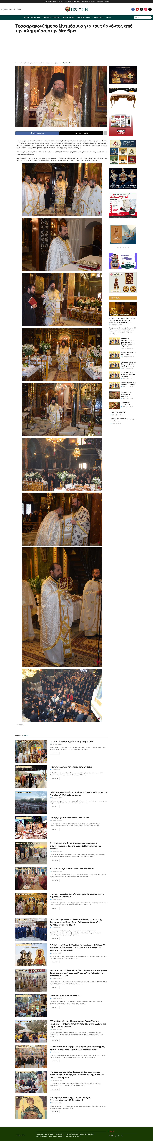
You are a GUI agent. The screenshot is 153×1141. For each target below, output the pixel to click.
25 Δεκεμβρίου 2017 (55, 63)
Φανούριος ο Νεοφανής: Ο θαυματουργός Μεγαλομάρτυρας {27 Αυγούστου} (70, 1099)
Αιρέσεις (107, 1)
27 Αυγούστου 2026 (56, 744)
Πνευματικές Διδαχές (88, 1)
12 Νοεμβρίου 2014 (116, 415)
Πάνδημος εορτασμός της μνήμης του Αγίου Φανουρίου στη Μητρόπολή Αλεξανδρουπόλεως (78, 793)
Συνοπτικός (60, 1)
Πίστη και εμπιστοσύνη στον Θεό (66, 995)
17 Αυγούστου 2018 (127, 407)
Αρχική (45, 1)
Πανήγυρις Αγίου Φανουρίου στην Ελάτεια (71, 766)
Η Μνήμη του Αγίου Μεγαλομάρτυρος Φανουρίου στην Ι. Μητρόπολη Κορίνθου (77, 895)
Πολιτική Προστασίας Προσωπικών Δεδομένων (80, 1134)
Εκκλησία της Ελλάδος (24, 63)
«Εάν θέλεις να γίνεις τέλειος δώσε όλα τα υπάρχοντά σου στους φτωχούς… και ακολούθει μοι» (122, 320)
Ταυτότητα (39, 1134)
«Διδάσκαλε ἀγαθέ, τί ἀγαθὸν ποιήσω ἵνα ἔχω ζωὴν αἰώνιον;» (128, 364)
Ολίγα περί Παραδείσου (125, 403)
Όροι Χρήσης (60, 1134)
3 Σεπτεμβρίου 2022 (116, 324)
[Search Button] (150, 17)
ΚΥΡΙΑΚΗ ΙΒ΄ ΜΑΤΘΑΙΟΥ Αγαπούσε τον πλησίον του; (123, 420)
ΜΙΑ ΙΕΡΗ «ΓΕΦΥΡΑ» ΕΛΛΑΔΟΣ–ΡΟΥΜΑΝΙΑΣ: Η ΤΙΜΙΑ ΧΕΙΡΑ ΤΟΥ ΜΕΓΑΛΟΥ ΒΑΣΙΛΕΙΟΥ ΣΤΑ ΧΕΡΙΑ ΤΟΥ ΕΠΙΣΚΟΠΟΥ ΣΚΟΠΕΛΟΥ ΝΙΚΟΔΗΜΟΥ (77, 947)
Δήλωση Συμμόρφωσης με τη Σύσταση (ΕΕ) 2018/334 (64, 1136)
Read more (55, 753)
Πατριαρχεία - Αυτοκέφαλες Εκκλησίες (28, 843)
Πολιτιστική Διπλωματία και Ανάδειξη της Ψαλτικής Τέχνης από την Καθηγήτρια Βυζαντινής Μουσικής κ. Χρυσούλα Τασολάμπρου (76, 922)
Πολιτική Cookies (41, 1136)
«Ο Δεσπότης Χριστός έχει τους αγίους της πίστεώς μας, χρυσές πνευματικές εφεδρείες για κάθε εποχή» (77, 1048)
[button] (117, 247)
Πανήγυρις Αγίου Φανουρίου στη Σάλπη (69, 817)
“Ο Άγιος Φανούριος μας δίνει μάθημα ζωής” (72, 741)
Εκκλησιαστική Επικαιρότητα (40, 63)
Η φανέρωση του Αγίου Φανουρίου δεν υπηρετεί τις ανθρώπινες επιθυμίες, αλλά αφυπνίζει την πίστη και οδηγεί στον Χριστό (77, 1074)
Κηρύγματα (68, 1)
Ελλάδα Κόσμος (22, 919)
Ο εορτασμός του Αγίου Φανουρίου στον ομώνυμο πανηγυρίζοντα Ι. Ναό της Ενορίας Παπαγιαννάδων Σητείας (75, 846)
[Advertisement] (76, 47)
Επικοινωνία (49, 1134)
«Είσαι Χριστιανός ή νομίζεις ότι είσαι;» (128, 383)
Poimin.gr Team (67, 63)
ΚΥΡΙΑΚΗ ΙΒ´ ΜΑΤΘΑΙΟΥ (118, 412)
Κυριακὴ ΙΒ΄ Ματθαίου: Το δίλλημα (129, 353)
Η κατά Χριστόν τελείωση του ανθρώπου (126, 394)
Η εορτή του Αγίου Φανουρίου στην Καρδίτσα (72, 868)
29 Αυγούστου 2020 (127, 368)
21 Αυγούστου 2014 (116, 423)
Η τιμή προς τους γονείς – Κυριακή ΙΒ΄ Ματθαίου (128, 374)
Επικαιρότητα (52, 1)
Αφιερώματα (99, 1)
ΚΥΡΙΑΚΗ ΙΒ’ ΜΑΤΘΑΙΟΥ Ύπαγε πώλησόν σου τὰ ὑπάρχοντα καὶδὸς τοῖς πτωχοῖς (127, 342)
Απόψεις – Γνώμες (76, 1)
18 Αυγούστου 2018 (127, 398)
